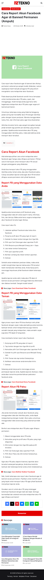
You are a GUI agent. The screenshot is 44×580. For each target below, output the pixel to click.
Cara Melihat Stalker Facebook (23, 472)
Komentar (22, 513)
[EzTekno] (22, 3)
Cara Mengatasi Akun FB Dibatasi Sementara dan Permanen (10, 561)
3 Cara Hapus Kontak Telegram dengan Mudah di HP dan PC (32, 538)
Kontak (16, 576)
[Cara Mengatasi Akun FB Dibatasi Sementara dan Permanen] (11, 551)
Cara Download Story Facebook (24, 382)
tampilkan (9, 143)
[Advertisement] (22, 41)
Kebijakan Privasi (24, 576)
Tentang (9, 576)
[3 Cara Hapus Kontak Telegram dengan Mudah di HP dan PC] (32, 528)
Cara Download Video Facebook (24, 288)
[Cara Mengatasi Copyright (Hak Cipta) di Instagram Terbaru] (11, 528)
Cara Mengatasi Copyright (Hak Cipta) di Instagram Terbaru (11, 538)
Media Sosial (16, 9)
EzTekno (18, 573)
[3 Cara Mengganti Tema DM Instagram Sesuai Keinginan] (32, 551)
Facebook (6, 9)
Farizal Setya (7, 26)
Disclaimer (33, 576)
